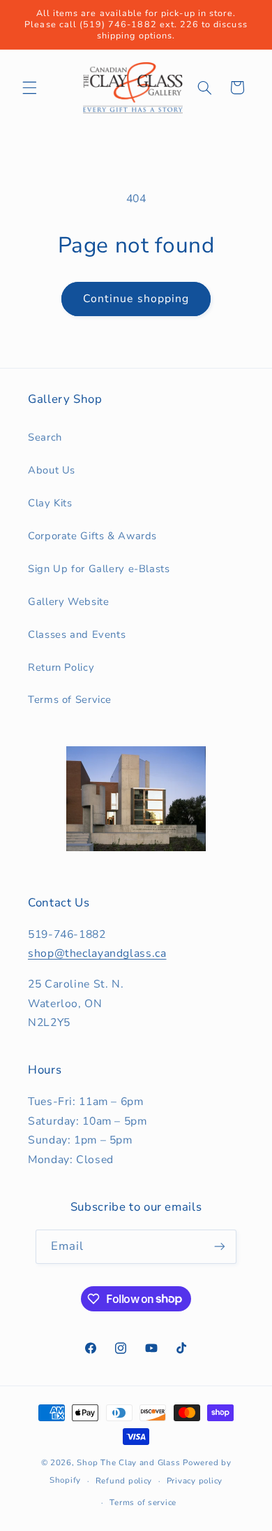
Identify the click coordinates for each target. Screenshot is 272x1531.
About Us (51, 470)
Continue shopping (136, 298)
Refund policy (124, 1480)
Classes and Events (77, 634)
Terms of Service (70, 699)
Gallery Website (68, 601)
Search (45, 437)
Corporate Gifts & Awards (92, 536)
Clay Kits (50, 503)
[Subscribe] (220, 1247)
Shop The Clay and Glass (128, 1462)
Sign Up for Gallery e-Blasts (99, 569)
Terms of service (142, 1502)
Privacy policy (194, 1480)
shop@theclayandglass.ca (97, 953)
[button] (29, 87)
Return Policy (61, 667)
